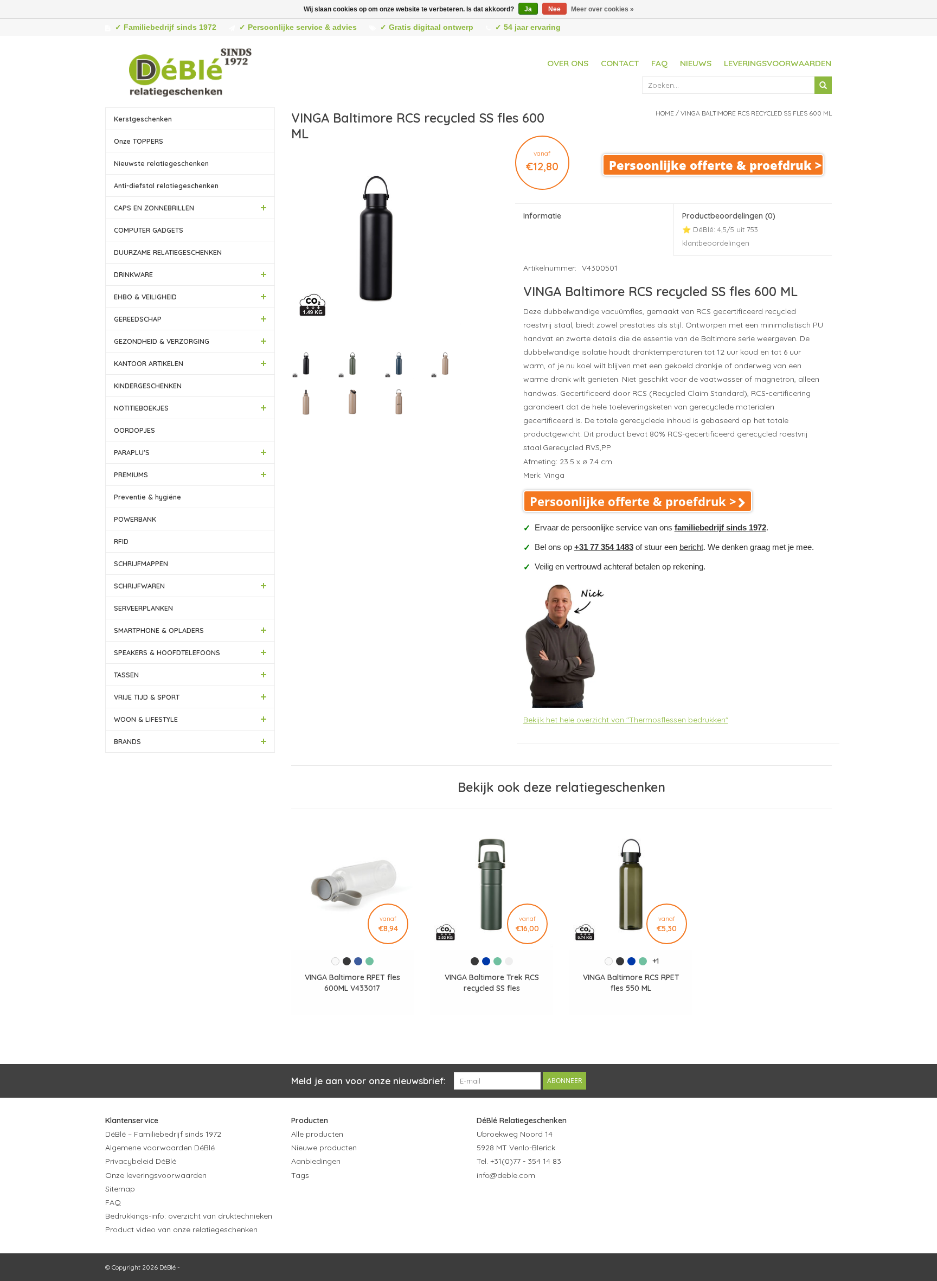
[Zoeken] (823, 85)
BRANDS (127, 741)
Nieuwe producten (324, 1147)
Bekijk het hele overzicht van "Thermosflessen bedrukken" (625, 720)
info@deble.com (506, 1175)
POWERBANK (135, 519)
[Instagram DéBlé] (544, 1201)
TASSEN (126, 674)
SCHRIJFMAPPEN (141, 563)
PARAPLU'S (132, 452)
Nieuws (695, 63)
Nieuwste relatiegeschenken (161, 163)
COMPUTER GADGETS (148, 230)
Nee (554, 9)
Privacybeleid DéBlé (140, 1161)
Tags (300, 1175)
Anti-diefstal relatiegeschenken (166, 185)
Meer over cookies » (602, 9)
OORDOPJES (134, 430)
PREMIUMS (131, 474)
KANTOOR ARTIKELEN (148, 363)
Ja (528, 9)
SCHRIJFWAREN (139, 585)
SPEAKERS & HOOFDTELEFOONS (167, 652)
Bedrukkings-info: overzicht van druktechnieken (188, 1216)
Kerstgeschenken (143, 118)
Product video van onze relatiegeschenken (181, 1229)
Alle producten (317, 1134)
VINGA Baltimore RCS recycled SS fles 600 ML (756, 113)
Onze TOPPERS (138, 141)
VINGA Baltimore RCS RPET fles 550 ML (631, 982)
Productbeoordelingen (728, 229)
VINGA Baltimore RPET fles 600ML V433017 (352, 982)
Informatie (542, 216)
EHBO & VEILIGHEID (145, 296)
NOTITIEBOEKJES (141, 407)
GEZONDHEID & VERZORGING (161, 341)
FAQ (659, 63)
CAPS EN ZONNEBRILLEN (154, 207)
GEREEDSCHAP (138, 319)
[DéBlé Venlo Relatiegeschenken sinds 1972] (190, 70)
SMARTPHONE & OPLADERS (159, 630)
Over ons (567, 63)
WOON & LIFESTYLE (146, 719)
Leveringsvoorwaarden (777, 63)
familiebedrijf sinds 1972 (720, 527)
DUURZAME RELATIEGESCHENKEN (168, 252)
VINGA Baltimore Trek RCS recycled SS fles (492, 982)
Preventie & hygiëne (147, 496)
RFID (121, 541)
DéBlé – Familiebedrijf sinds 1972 (163, 1134)
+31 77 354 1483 (603, 547)
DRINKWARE (133, 274)
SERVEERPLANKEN (143, 608)
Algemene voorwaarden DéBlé (160, 1147)
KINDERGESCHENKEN (148, 385)
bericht (691, 547)
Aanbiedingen (316, 1161)
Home (665, 113)
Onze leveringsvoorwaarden (156, 1175)
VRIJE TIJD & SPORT (146, 697)
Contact (620, 63)
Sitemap (120, 1189)
